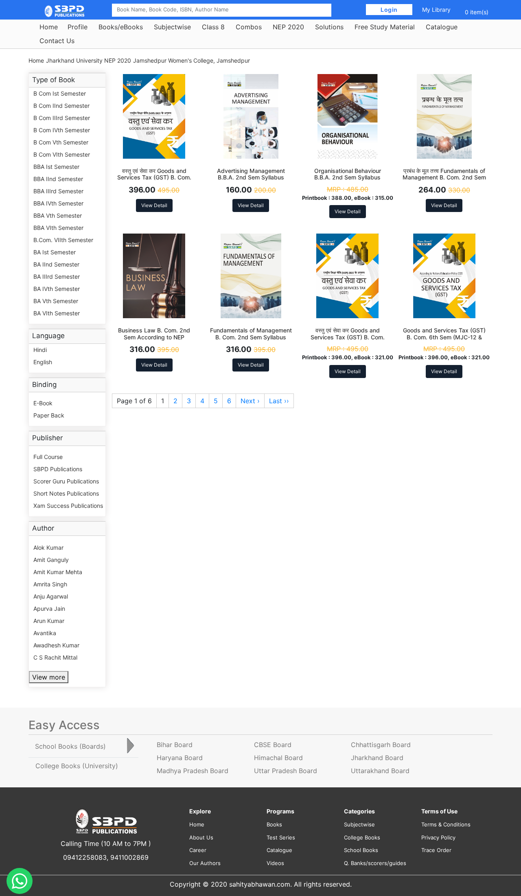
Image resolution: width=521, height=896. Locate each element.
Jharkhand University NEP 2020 (88, 60)
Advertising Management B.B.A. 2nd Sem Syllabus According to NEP (251, 177)
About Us (201, 837)
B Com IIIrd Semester (61, 117)
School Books (361, 850)
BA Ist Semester (54, 252)
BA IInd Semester (56, 264)
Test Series (281, 837)
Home (48, 27)
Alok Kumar (48, 547)
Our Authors (205, 863)
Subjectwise (172, 27)
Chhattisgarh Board (381, 745)
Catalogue (442, 27)
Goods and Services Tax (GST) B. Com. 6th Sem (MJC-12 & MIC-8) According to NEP (444, 337)
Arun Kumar (48, 620)
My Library (436, 9)
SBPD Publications (57, 468)
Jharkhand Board (377, 758)
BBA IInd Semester (58, 178)
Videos (275, 863)
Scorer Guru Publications (66, 481)
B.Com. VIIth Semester (63, 239)
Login (389, 9)
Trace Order (436, 850)
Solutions (329, 27)
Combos (249, 27)
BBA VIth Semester (58, 227)
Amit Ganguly (51, 559)
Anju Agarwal (50, 596)
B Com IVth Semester (61, 130)
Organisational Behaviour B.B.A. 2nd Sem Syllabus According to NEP (347, 177)
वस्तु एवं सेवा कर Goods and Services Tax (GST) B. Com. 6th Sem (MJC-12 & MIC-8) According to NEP (348, 340)
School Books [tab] (70, 746)
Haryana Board (180, 758)
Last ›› (279, 401)
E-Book (43, 403)
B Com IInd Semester (61, 105)
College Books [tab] (76, 766)
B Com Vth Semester (60, 142)
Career (197, 850)
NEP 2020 (288, 27)
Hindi (40, 349)
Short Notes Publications (66, 493)
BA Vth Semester (55, 300)
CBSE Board (272, 745)
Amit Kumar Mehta (57, 571)
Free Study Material (385, 27)
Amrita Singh (50, 584)
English (42, 361)
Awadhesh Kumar (56, 645)
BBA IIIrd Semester (58, 191)
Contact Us (56, 40)
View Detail (154, 205)
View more (48, 677)
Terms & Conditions (446, 824)
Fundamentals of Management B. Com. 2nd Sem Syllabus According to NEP (251, 337)
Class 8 (213, 27)
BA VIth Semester (56, 313)
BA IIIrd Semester (56, 276)
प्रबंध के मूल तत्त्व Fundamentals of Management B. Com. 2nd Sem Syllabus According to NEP (444, 177)
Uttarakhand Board (380, 771)
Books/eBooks (121, 27)
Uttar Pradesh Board (285, 771)
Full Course (48, 456)
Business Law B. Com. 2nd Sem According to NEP (154, 334)
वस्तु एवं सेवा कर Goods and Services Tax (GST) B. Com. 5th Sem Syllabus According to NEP (154, 180)
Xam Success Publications (68, 505)
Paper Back (48, 415)
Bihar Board (175, 745)
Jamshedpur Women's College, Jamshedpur (191, 60)
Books (274, 824)
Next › (250, 401)
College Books (362, 837)
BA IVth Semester (56, 288)
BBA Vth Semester (57, 215)
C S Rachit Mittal (55, 657)
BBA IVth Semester (58, 203)
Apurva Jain (49, 608)
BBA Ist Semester (56, 166)
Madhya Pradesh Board (192, 771)
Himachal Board (278, 758)
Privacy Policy (438, 837)
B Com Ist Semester (59, 93)
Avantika (44, 632)
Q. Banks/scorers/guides (375, 863)
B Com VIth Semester (61, 154)
